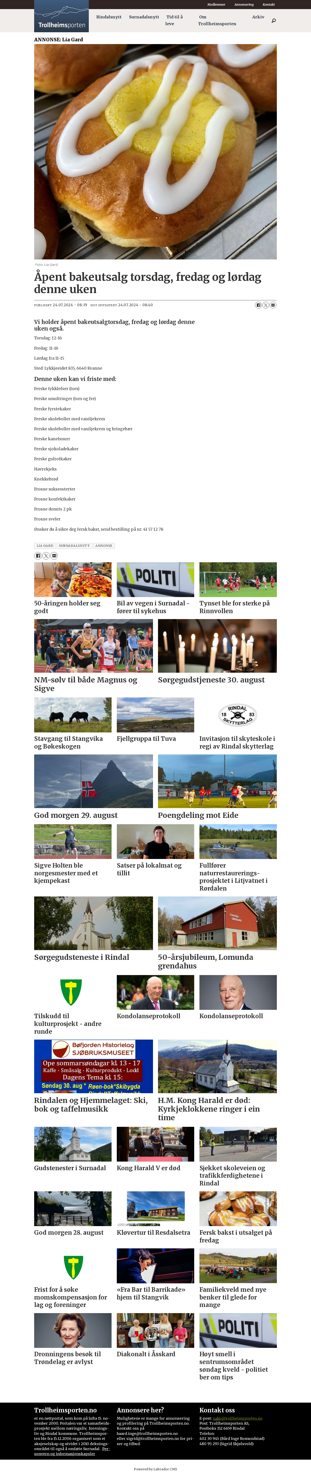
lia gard (45, 546)
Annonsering (244, 4)
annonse (103, 546)
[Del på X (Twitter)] (265, 305)
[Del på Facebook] (258, 305)
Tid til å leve (174, 20)
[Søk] (273, 20)
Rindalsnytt (109, 17)
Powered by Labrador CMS (155, 1469)
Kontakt (269, 4)
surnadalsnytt (74, 546)
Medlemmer (216, 4)
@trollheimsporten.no (242, 1418)
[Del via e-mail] (273, 305)
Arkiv (258, 17)
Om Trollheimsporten (217, 20)
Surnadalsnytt (144, 17)
